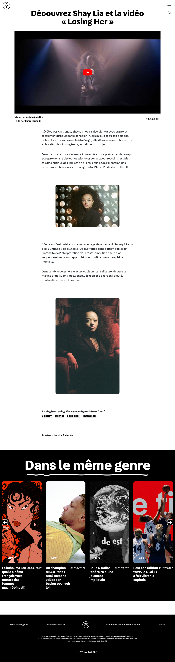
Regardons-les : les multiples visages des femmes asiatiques (145, 575)
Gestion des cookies (55, 625)
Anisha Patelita (63, 435)
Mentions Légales (19, 625)
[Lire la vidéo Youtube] (87, 72)
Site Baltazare (87, 651)
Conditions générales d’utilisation (123, 625)
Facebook (73, 415)
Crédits (161, 625)
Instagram (90, 415)
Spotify (47, 415)
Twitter (59, 415)
